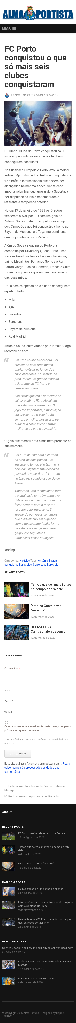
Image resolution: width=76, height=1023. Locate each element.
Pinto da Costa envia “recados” (46, 608)
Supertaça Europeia (45, 564)
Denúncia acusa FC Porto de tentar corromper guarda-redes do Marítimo (44, 921)
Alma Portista (31, 1013)
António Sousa (47, 560)
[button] (9, 28)
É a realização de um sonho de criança (40, 888)
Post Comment (18, 753)
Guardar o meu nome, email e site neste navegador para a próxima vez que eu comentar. (38, 728)
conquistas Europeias (18, 564)
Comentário (12, 668)
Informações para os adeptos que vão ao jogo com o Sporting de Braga (45, 904)
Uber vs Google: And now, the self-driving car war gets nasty (37, 947)
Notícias (25, 560)
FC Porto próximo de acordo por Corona (41, 833)
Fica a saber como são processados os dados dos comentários (37, 767)
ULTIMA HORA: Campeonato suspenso (48, 629)
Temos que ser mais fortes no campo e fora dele (51, 587)
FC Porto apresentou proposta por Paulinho (32, 796)
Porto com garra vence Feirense (36, 978)
